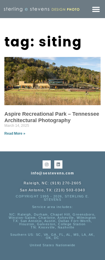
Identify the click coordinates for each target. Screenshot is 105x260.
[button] (96, 9)
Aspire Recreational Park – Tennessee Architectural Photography (51, 117)
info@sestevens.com (52, 173)
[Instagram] (47, 164)
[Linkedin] (58, 164)
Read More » (14, 133)
